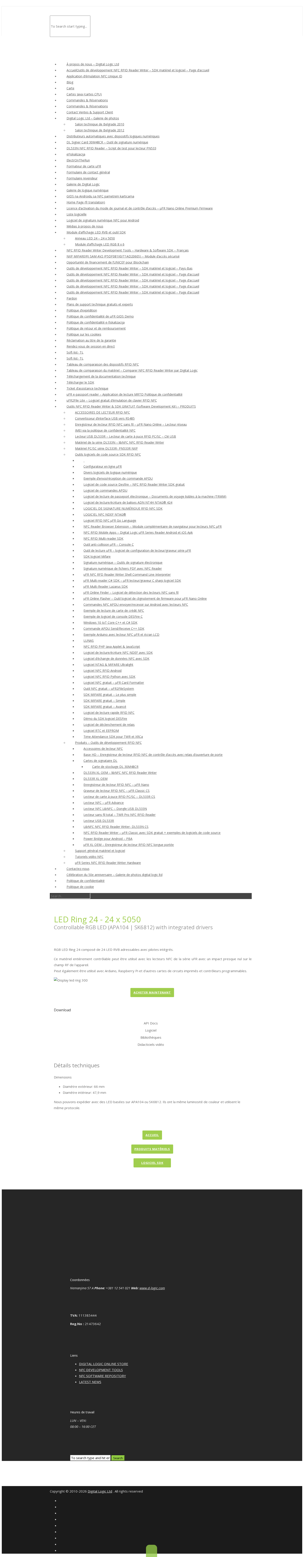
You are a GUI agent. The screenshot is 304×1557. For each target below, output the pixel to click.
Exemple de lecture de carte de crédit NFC (113, 610)
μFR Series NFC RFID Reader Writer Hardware (108, 863)
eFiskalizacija (76, 154)
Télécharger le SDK (80, 382)
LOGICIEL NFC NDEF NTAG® (104, 514)
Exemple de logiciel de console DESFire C (113, 616)
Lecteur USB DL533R (98, 821)
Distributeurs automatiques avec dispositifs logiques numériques (113, 136)
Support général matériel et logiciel (100, 851)
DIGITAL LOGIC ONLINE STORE (103, 1364)
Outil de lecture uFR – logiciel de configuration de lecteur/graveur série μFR (137, 550)
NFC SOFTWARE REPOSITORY (102, 1376)
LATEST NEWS (90, 1382)
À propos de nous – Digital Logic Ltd (93, 64)
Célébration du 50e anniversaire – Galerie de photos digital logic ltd (114, 875)
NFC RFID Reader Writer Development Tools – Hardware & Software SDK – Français (128, 250)
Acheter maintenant (152, 992)
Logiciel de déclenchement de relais (109, 724)
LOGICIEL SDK (152, 1163)
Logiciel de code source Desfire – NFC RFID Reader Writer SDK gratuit (134, 484)
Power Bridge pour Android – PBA (107, 839)
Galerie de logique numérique (88, 190)
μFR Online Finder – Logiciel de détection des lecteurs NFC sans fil (130, 592)
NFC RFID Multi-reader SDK (103, 538)
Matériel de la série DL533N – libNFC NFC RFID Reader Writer (119, 442)
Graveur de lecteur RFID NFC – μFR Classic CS (116, 791)
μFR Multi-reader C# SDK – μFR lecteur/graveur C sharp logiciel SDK (132, 580)
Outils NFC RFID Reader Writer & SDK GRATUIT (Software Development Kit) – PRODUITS (131, 406)
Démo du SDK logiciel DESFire (105, 718)
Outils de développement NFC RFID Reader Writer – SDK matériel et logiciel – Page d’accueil (133, 274)
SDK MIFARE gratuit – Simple (104, 700)
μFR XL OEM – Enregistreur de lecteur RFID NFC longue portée (128, 845)
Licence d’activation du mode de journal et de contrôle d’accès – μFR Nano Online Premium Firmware (140, 208)
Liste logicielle (77, 214)
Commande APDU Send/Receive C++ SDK (113, 628)
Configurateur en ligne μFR (102, 466)
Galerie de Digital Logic (83, 184)
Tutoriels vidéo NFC (89, 857)
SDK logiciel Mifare (97, 556)
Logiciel (150, 1030)
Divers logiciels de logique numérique (110, 472)
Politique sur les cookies (84, 334)
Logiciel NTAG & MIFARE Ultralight (108, 664)
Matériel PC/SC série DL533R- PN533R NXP (106, 448)
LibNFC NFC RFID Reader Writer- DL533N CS (115, 827)
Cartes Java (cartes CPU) (84, 94)
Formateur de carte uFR (84, 166)
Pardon (72, 298)
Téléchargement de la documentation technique (101, 376)
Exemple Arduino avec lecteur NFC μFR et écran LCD (121, 634)
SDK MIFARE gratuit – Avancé (104, 706)
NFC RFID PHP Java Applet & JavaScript (111, 646)
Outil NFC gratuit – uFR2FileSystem (108, 688)
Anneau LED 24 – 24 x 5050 (95, 238)
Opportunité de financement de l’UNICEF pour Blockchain (108, 262)
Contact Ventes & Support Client (90, 112)
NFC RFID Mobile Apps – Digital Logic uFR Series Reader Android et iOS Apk (138, 532)
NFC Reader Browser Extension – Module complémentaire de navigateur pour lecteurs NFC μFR (152, 526)
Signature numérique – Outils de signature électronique (122, 562)
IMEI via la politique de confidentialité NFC (105, 430)
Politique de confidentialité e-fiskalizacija (96, 322)
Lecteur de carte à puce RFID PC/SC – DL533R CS (119, 797)
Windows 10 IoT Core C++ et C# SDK (110, 622)
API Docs (151, 1023)
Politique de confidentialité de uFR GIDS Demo (100, 316)
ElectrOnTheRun (78, 160)
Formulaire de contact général (88, 172)
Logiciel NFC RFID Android (102, 670)
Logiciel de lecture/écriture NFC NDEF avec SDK (118, 652)
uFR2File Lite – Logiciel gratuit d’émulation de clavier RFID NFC (112, 400)
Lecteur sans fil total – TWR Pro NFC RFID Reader (119, 815)
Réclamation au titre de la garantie (91, 340)
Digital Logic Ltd (100, 1491)
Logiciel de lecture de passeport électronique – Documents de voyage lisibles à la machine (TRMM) (154, 496)
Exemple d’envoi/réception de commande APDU (118, 478)
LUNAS (88, 640)
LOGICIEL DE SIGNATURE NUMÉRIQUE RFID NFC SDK (122, 508)
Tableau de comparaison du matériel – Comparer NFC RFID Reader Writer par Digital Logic (132, 370)
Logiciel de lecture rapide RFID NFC (108, 712)
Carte (70, 88)
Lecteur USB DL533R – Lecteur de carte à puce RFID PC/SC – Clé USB (125, 436)
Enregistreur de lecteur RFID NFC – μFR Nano (116, 785)
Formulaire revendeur (82, 178)
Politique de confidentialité (86, 881)
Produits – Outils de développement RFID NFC (108, 742)
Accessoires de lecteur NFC (103, 748)
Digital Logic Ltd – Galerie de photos (93, 118)
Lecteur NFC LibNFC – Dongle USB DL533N (115, 809)
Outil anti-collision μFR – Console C (108, 544)
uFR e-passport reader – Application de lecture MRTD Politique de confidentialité (124, 394)
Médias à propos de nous (85, 226)
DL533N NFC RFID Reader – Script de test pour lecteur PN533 (111, 148)
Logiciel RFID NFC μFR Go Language (109, 520)
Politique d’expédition (82, 310)
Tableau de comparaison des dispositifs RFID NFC (103, 364)
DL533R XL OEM (95, 778)
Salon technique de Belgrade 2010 (99, 124)
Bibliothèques (150, 1037)
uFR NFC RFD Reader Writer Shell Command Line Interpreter (127, 574)
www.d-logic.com (152, 1288)
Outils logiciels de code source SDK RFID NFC (108, 454)
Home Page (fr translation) (86, 202)
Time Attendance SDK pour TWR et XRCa (113, 736)
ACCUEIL (152, 1135)
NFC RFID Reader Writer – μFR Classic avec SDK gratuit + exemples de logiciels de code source (152, 833)
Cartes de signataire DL (100, 760)
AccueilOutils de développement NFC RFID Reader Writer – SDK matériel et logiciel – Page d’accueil (138, 70)
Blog (70, 82)
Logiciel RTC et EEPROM (101, 730)
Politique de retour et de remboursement (96, 328)
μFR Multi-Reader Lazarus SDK (105, 586)
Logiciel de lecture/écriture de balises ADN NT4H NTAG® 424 (127, 502)
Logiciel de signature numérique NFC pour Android (103, 220)
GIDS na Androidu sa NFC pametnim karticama (100, 196)
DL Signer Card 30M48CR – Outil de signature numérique (107, 142)
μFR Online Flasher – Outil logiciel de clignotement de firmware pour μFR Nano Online (145, 598)
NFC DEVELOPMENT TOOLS (101, 1370)
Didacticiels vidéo (151, 1044)
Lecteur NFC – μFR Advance (103, 803)
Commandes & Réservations (87, 100)
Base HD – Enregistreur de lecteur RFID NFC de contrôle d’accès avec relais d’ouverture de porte (153, 754)
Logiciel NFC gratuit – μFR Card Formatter (113, 682)
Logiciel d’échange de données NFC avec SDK (116, 658)
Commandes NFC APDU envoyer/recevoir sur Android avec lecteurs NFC (135, 604)
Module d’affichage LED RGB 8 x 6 (99, 244)
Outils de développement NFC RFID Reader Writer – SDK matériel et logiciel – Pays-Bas (130, 268)
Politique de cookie (80, 887)
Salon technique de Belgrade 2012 (99, 130)
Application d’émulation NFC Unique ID (94, 76)
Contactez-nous (78, 869)
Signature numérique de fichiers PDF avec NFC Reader (122, 568)
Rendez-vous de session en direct (91, 346)
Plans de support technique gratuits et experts (100, 304)
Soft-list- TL (75, 352)
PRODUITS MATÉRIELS (152, 1149)
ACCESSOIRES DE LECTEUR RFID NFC (102, 412)
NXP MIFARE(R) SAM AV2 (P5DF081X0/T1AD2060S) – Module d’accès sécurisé (123, 256)
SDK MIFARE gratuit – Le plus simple (109, 694)
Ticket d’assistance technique (87, 388)
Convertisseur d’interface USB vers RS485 (105, 418)
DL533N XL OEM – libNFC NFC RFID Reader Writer (120, 772)
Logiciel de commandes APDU (105, 490)
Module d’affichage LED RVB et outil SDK (96, 232)
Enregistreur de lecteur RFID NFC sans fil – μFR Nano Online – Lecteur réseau (131, 424)
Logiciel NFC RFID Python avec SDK (109, 676)
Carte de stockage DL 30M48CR (115, 766)
